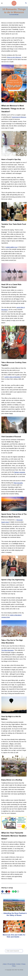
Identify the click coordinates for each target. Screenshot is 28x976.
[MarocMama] (14, 3)
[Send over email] (15, 891)
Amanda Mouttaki (14, 14)
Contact (18, 964)
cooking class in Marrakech (12, 377)
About (4, 964)
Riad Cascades (18, 483)
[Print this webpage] (18, 891)
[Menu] (2, 3)
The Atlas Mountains (7, 650)
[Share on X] (6, 891)
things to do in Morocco (14, 57)
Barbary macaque (19, 472)
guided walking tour (11, 247)
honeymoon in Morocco (19, 117)
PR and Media (11, 964)
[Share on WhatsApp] (13, 891)
